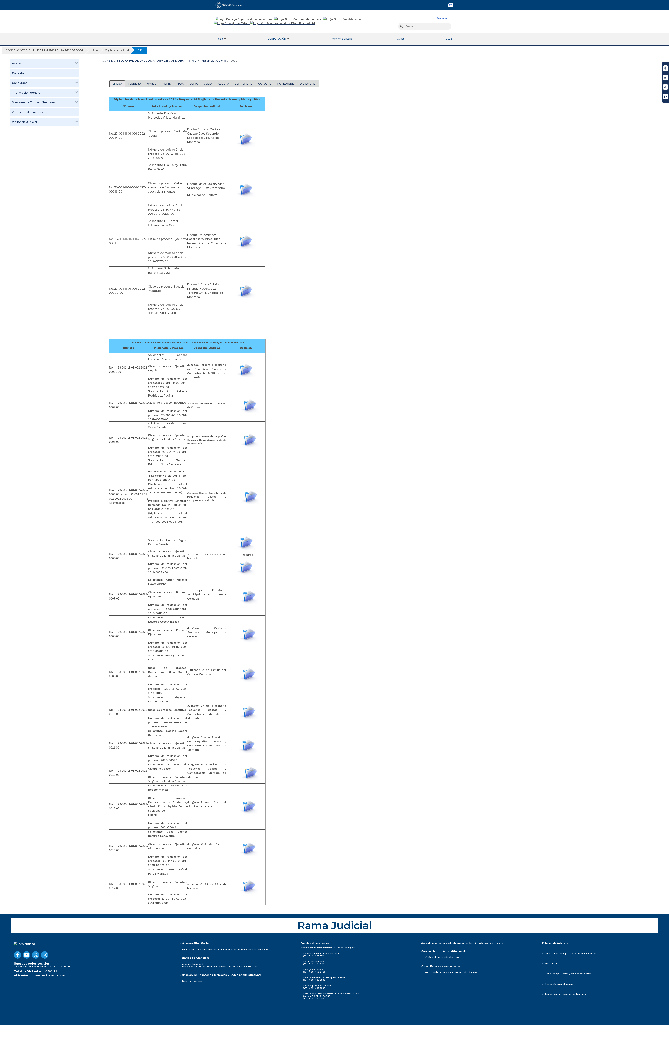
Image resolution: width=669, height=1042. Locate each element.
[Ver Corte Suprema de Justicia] (297, 19)
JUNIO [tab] (194, 83)
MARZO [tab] (152, 83)
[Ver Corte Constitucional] (342, 19)
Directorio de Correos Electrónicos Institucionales (450, 972)
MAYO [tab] (180, 83)
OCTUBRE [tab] (264, 83)
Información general (26, 92)
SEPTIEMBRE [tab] (243, 83)
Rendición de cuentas (27, 112)
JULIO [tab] (208, 83)
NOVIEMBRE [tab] (285, 83)
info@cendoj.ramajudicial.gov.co (441, 957)
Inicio (192, 60)
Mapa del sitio (552, 963)
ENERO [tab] (117, 83)
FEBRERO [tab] (134, 83)
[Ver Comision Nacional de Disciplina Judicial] (282, 23)
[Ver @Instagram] (44, 955)
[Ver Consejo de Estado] (232, 23)
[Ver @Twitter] (35, 955)
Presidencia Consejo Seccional (34, 102)
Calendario (20, 73)
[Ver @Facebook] (17, 955)
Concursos (19, 83)
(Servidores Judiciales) (493, 943)
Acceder (442, 18)
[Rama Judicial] (230, 5)
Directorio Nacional (192, 981)
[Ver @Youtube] (26, 955)
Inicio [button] (220, 38)
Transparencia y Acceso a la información (566, 994)
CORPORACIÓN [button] (277, 38)
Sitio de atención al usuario (559, 984)
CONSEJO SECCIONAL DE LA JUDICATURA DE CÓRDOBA (143, 60)
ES (451, 5)
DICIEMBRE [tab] (307, 83)
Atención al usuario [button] (341, 38)
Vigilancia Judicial (24, 122)
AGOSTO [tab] (223, 83)
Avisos (401, 38)
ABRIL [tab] (167, 83)
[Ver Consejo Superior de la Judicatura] (243, 19)
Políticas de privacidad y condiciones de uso (568, 973)
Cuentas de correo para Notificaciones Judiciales (570, 953)
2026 (449, 38)
